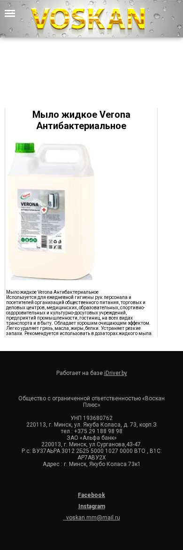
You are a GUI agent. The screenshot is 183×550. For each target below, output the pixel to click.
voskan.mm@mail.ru (92, 517)
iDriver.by (115, 373)
